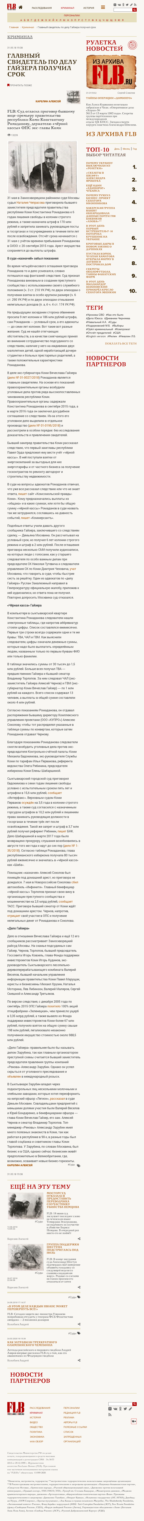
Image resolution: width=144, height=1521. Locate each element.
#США (117, 333)
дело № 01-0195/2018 (44, 425)
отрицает (13, 916)
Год (135, 149)
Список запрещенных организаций (73, 1437)
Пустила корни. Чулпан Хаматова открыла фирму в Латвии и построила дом (100, 259)
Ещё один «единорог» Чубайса (95, 188)
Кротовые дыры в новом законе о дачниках (100, 247)
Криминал (67, 7)
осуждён (28, 802)
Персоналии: (72, 15)
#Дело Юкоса (94, 318)
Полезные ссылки (75, 1427)
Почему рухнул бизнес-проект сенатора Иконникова (98, 199)
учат (73, 569)
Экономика (37, 1437)
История (88, 7)
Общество (36, 1427)
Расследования (42, 7)
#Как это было (114, 315)
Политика (36, 1432)
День (117, 149)
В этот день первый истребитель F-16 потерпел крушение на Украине (99, 233)
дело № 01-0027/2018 (23, 377)
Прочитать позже (20, 85)
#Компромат (122, 329)
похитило (54, 1006)
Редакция (72, 1413)
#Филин (112, 336)
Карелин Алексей (48, 101)
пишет (22, 494)
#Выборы (118, 325)
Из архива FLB (111, 134)
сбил (74, 882)
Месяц (126, 149)
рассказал (57, 1098)
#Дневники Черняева (117, 318)
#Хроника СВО (95, 315)
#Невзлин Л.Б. (127, 336)
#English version (96, 336)
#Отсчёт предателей (98, 333)
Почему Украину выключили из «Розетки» (99, 166)
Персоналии (72, 1408)
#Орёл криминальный (99, 329)
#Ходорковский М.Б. (98, 325)
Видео (34, 1423)
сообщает (55, 793)
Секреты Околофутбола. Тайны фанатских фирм (101, 273)
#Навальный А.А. (96, 322)
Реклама (69, 1418)
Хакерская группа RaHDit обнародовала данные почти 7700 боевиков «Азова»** (101, 215)
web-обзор (36, 1442)
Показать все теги (121, 344)
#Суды (71, 1164)
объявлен (14, 1076)
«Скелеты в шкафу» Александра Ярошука (95, 177)
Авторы (70, 1423)
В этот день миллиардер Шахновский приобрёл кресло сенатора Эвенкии (101, 287)
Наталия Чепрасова (30, 202)
